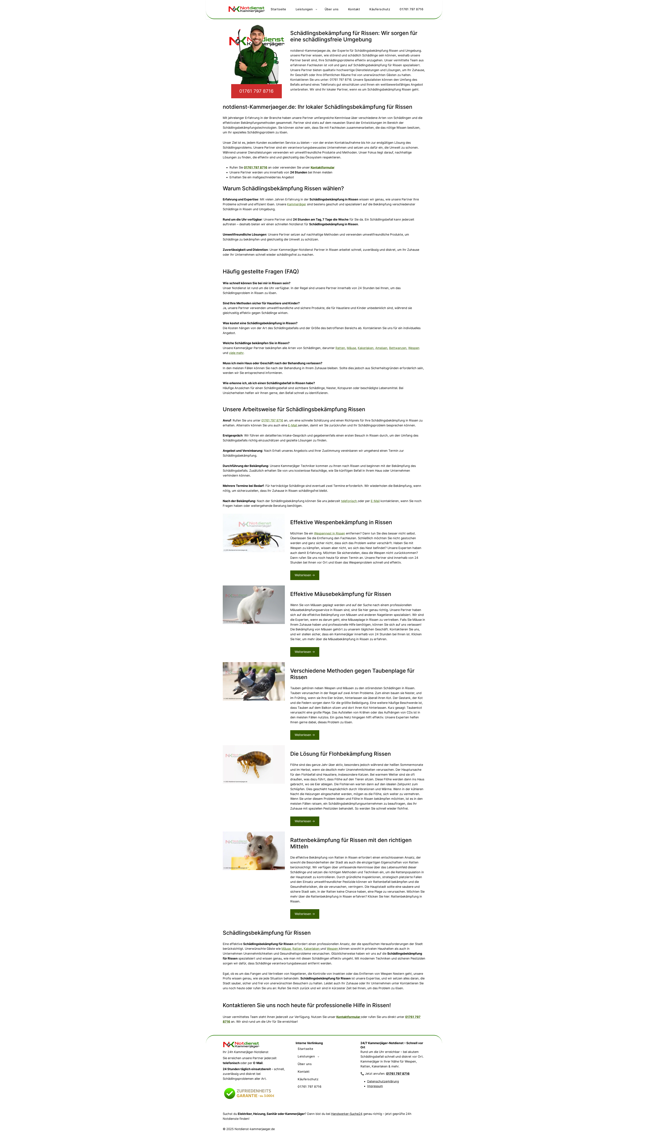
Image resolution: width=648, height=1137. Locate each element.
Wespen (414, 348)
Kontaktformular (322, 167)
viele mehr (236, 353)
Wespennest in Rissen (329, 533)
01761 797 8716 (256, 91)
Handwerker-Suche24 (346, 1114)
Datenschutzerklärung (383, 1081)
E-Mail (293, 425)
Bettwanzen (398, 348)
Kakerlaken (366, 348)
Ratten (340, 348)
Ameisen (381, 348)
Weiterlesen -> (305, 575)
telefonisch (349, 501)
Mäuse (351, 348)
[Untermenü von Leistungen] (318, 1056)
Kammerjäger (296, 204)
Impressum (375, 1086)
